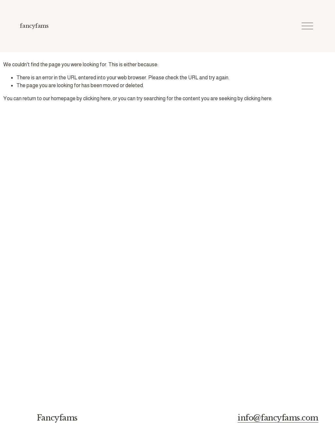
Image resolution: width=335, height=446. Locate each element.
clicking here (97, 98)
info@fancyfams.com (278, 417)
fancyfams (34, 26)
